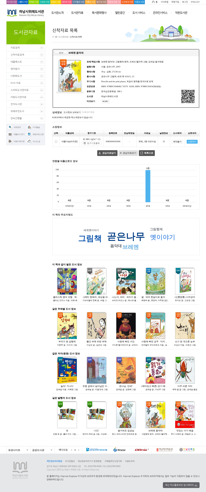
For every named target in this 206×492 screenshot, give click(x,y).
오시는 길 (36, 141)
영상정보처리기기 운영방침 (90, 461)
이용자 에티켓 (19, 141)
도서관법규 (70, 461)
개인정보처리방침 (54, 461)
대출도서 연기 (19, 134)
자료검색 (17, 127)
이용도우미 (130, 461)
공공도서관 (38, 450)
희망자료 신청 (38, 134)
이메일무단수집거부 (113, 461)
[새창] (107, 450)
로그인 (185, 2)
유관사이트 (14, 450)
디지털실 (36, 127)
